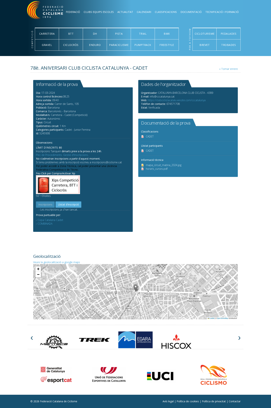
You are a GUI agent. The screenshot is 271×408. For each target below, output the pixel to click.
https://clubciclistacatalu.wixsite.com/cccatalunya (177, 100)
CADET (150, 136)
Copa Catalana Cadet (50, 220)
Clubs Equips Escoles (99, 12)
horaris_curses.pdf (157, 168)
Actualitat (125, 12)
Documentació (191, 12)
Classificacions (166, 12)
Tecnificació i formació (222, 12)
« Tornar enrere (228, 69)
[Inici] (50, 11)
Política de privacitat (214, 401)
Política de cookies (188, 401)
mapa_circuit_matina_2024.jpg (163, 165)
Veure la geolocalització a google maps (56, 262)
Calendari (144, 12)
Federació (73, 12)
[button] (135, 288)
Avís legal (168, 401)
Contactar (235, 401)
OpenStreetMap (222, 318)
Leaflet (211, 318)
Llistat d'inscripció (68, 204)
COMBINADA (45, 223)
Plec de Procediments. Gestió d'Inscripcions (62, 155)
